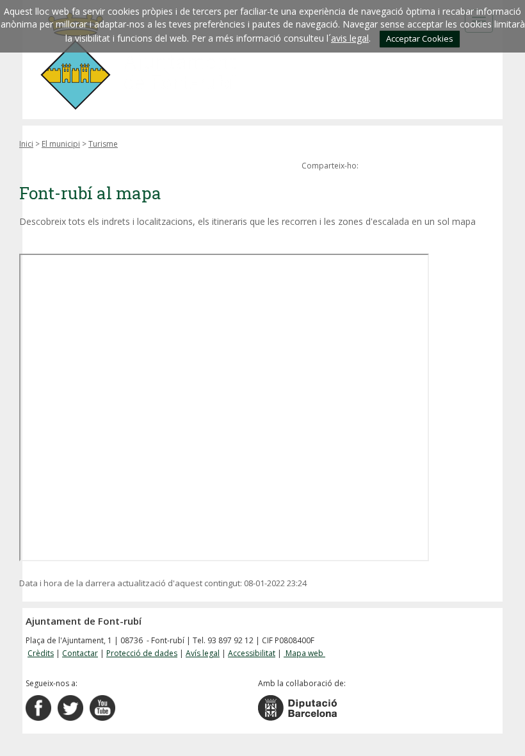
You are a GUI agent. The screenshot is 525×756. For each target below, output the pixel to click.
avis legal (350, 38)
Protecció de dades (141, 653)
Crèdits (41, 653)
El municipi (61, 143)
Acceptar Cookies (419, 38)
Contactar (80, 653)
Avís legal (203, 653)
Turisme (103, 143)
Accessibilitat (251, 653)
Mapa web (304, 653)
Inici (26, 143)
